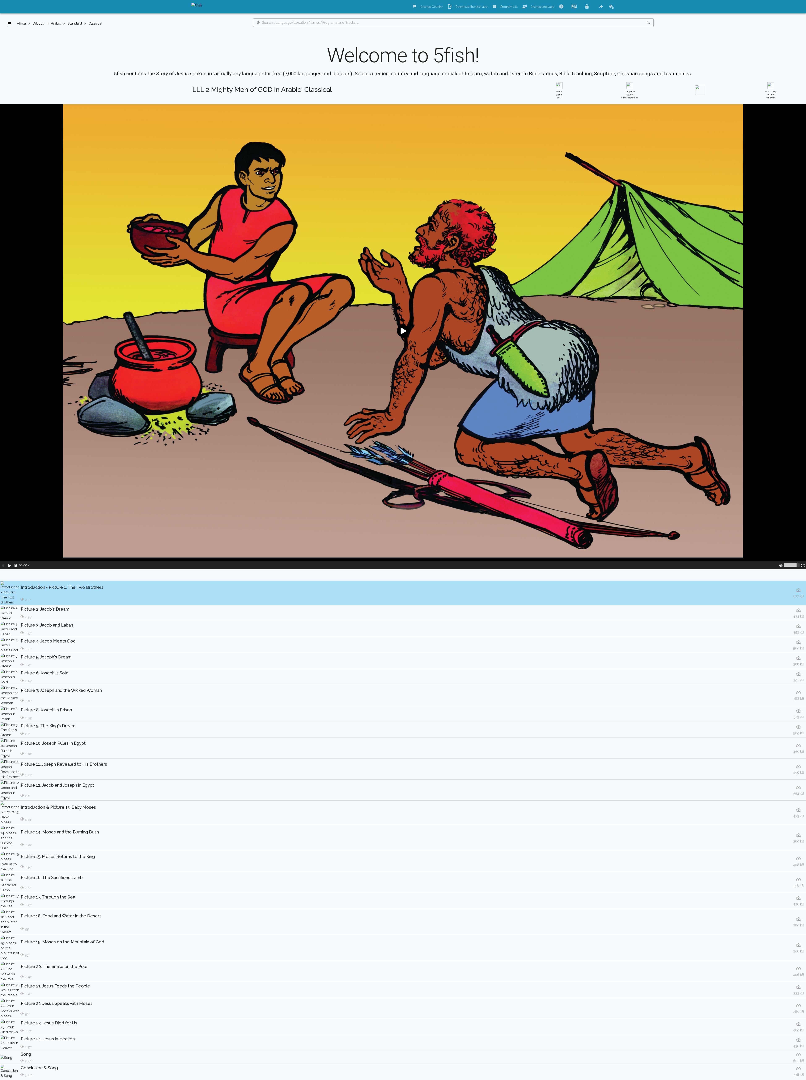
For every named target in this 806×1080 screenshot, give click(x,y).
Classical (95, 23)
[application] (403, 336)
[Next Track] (16, 565)
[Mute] (781, 565)
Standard (75, 23)
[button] (258, 22)
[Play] (9, 565)
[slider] (792, 565)
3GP (559, 94)
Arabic (56, 23)
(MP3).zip (770, 94)
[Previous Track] (3, 565)
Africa (21, 23)
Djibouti (38, 23)
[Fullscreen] (803, 565)
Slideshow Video (630, 94)
